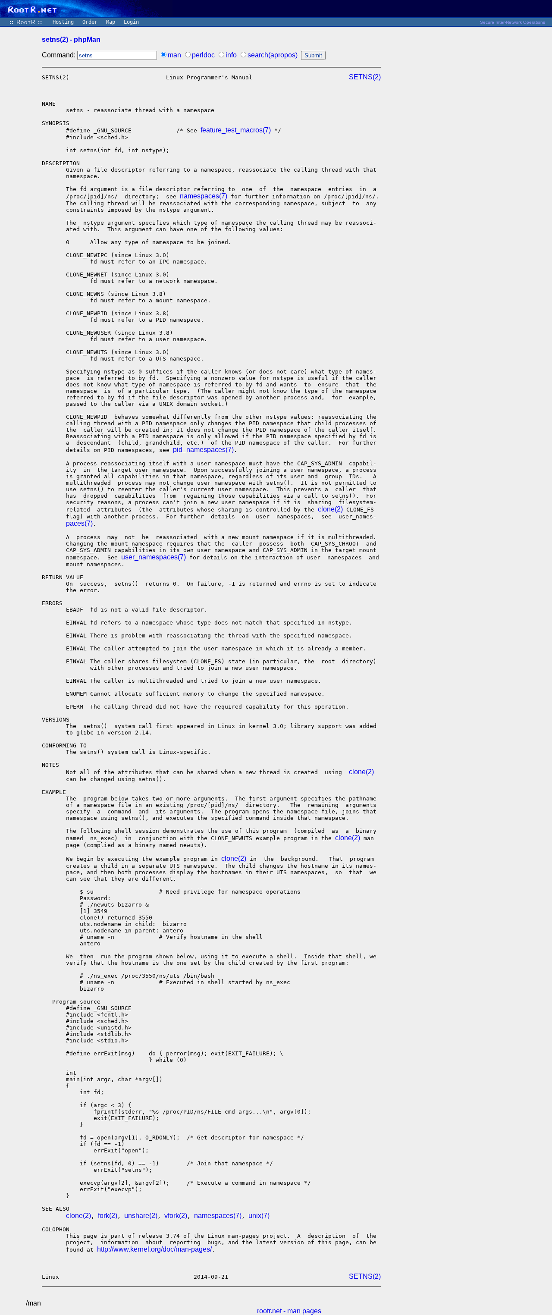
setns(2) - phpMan (71, 39)
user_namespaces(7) (153, 557)
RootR (25, 22)
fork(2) (107, 1215)
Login (131, 22)
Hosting (63, 22)
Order (89, 22)
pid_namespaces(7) (203, 449)
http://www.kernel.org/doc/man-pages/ (154, 1249)
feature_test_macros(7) (236, 130)
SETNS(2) (365, 77)
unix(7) (259, 1215)
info (231, 55)
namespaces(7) (203, 196)
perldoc (203, 55)
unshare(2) (140, 1215)
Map (110, 22)
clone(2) (330, 509)
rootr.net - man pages (289, 1311)
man (174, 55)
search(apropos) (273, 55)
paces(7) (79, 523)
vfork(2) (175, 1215)
